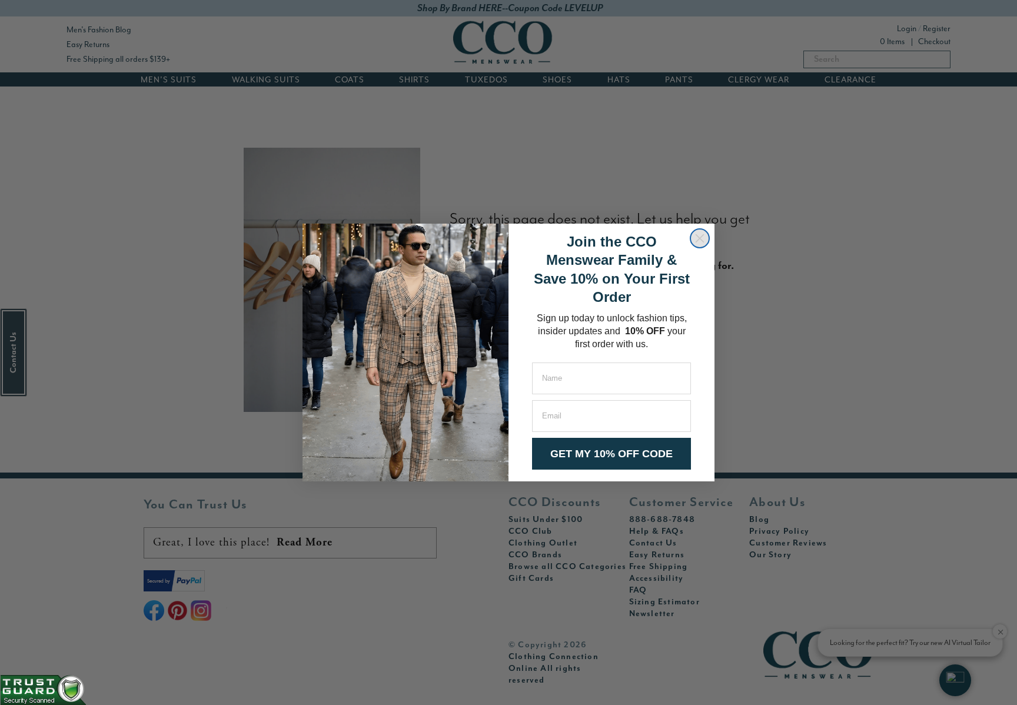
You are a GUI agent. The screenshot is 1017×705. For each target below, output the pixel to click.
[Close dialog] (700, 238)
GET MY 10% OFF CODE (611, 454)
